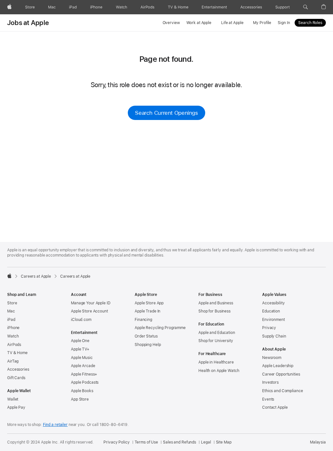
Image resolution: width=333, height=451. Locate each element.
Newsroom (271, 357)
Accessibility (273, 303)
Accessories (18, 369)
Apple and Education (216, 332)
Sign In (284, 22)
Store (12, 303)
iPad (11, 319)
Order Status (146, 336)
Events (268, 399)
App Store (80, 399)
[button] (305, 7)
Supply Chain (274, 336)
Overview (171, 22)
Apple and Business (215, 303)
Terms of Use (146, 442)
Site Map (224, 442)
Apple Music (82, 357)
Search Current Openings (166, 113)
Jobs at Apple (28, 23)
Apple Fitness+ (84, 374)
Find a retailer (55, 424)
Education (271, 311)
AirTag (13, 361)
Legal (206, 442)
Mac (11, 311)
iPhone (13, 327)
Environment (273, 319)
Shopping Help (148, 344)
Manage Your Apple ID (91, 303)
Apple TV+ (80, 349)
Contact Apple (274, 407)
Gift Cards (16, 378)
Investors (270, 382)
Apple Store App (149, 303)
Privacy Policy (116, 442)
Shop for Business (214, 311)
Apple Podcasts (85, 382)
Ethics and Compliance (282, 391)
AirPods (14, 344)
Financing (143, 319)
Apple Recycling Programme (160, 327)
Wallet (12, 399)
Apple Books (82, 391)
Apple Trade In (147, 311)
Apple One (80, 340)
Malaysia (318, 442)
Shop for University (215, 340)
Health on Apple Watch (218, 370)
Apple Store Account (89, 311)
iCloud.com (81, 319)
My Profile (262, 22)
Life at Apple (232, 22)
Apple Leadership (277, 366)
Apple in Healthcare (216, 362)
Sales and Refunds (179, 442)
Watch (13, 336)
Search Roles (310, 22)
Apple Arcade (83, 366)
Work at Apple (198, 22)
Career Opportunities (281, 374)
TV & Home (17, 353)
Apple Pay (16, 407)
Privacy (269, 327)
